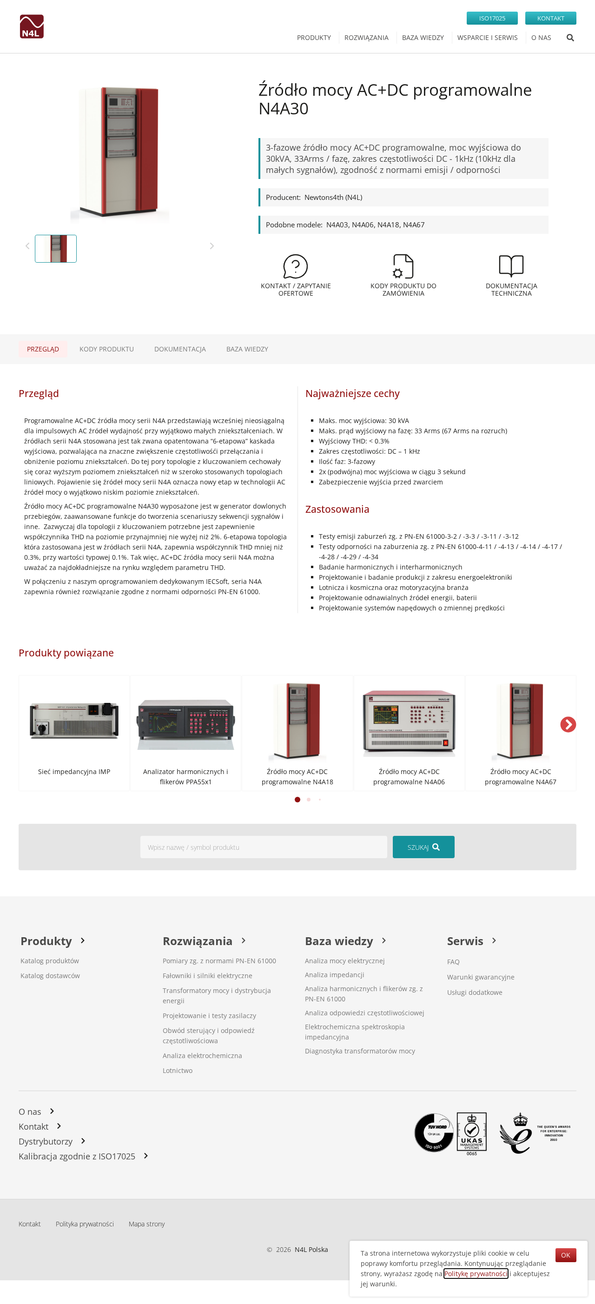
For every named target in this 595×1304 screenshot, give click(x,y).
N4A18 (388, 224)
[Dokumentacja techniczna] (511, 266)
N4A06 (363, 224)
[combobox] (263, 847)
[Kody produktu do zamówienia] (403, 266)
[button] (568, 724)
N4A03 (337, 224)
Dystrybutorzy (46, 1141)
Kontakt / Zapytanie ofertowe (296, 289)
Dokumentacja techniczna (511, 289)
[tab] (43, 349)
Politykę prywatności (476, 1273)
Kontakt (33, 1126)
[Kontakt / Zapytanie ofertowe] (296, 266)
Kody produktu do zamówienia (403, 289)
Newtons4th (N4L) (333, 197)
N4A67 (414, 224)
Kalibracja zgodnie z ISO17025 (77, 1156)
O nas (30, 1111)
